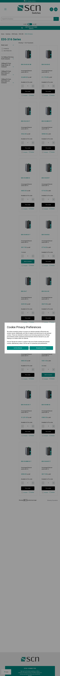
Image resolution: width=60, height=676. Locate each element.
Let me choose (18, 348)
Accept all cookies (41, 348)
